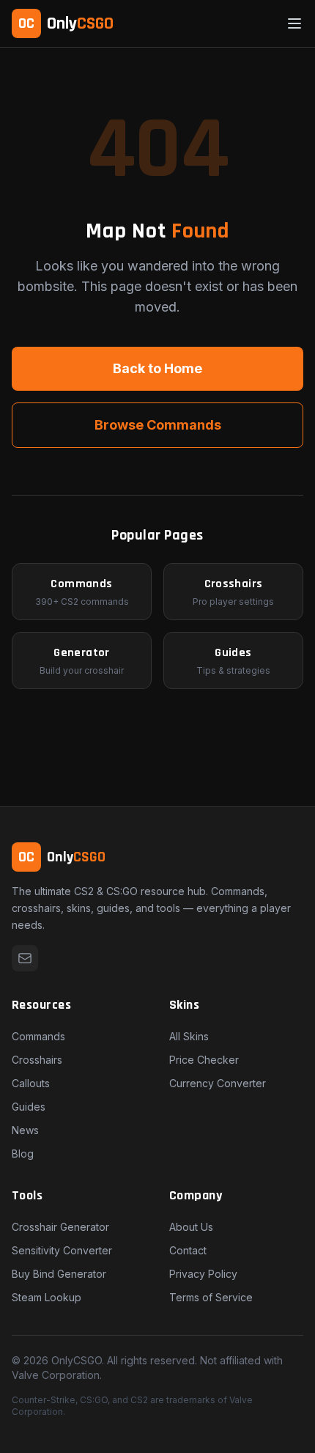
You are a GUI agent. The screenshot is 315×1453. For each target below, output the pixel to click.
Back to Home (157, 368)
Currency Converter (217, 1083)
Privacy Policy (203, 1274)
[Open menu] (294, 23)
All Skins (189, 1036)
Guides (28, 1106)
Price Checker (204, 1059)
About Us (191, 1227)
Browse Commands (157, 425)
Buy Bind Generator (59, 1274)
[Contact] (25, 958)
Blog (23, 1153)
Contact (188, 1250)
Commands (38, 1036)
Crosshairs (37, 1059)
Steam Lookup (46, 1297)
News (25, 1130)
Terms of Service (211, 1297)
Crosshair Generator (60, 1227)
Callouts (31, 1083)
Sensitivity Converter (62, 1250)
